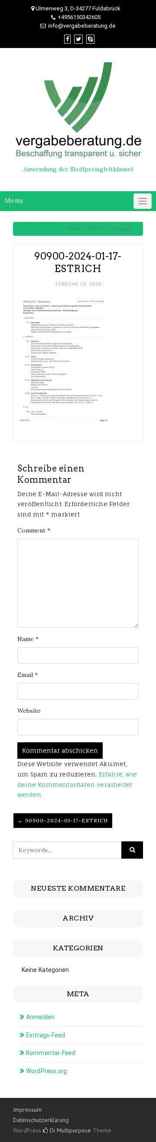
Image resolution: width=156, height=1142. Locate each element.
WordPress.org (46, 1071)
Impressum (27, 1109)
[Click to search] (132, 850)
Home (24, 229)
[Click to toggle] (142, 201)
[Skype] (90, 39)
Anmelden (40, 1017)
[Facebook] (67, 39)
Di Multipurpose (69, 1130)
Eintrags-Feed (45, 1035)
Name (28, 639)
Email (27, 675)
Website (29, 711)
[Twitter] (78, 39)
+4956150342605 (79, 17)
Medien (49, 229)
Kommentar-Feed (50, 1052)
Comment (33, 530)
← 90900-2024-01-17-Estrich (63, 820)
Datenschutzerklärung (41, 1120)
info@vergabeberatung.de (82, 25)
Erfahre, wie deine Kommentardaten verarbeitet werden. (77, 784)
